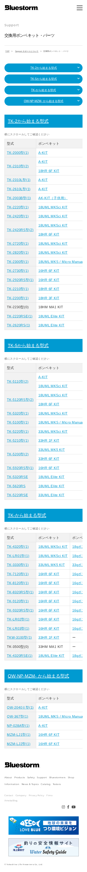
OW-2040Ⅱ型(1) (20, 707)
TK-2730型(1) (18, 271)
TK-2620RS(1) (18, 325)
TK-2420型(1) (18, 216)
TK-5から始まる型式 (43, 79)
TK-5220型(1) (18, 431)
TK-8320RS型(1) (20, 592)
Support (42, 777)
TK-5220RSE (17, 495)
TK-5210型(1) (18, 440)
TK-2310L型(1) (19, 180)
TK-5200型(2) (18, 454)
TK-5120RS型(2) (20, 400)
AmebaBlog (11, 800)
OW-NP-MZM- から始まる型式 (43, 101)
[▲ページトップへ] (78, 863)
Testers (57, 784)
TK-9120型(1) (18, 601)
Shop (71, 777)
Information (11, 784)
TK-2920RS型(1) (20, 280)
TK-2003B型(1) (19, 198)
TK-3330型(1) (18, 565)
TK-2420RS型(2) (20, 230)
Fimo (49, 795)
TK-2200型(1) (18, 298)
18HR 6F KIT (48, 171)
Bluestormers (57, 777)
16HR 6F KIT (48, 271)
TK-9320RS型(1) (20, 610)
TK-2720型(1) (18, 243)
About (8, 777)
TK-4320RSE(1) (20, 656)
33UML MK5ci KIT (53, 431)
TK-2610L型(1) (19, 189)
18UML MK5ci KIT (53, 207)
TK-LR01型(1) (18, 556)
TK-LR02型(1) (18, 619)
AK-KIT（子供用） (53, 198)
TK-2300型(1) (18, 262)
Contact (8, 795)
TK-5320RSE (17, 477)
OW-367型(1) (17, 716)
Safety (31, 777)
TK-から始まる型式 (43, 90)
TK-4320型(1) (18, 547)
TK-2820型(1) (18, 252)
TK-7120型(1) (18, 574)
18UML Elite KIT (51, 316)
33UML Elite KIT (51, 495)
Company (21, 795)
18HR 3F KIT (48, 298)
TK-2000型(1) (18, 153)
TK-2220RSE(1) (20, 316)
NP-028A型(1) (18, 726)
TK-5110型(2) (17, 381)
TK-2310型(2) (18, 166)
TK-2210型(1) (18, 289)
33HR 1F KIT (48, 440)
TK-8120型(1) (18, 583)
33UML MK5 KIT (51, 450)
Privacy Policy (36, 795)
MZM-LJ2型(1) (18, 744)
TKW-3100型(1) (19, 637)
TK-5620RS (16, 486)
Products (19, 777)
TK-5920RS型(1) (20, 468)
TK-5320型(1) (18, 413)
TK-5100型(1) (18, 422)
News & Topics (30, 784)
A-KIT (43, 153)
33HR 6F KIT (48, 459)
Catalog (45, 784)
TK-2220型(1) (18, 207)
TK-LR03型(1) (18, 628)
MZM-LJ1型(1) (18, 735)
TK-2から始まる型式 (43, 68)
